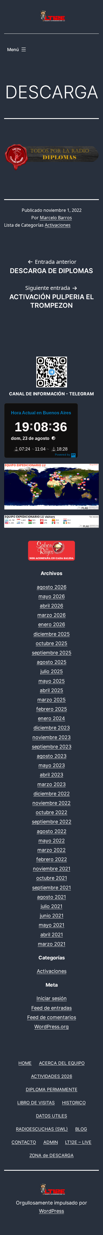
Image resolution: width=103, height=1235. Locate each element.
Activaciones (58, 225)
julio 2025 (51, 671)
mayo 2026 (51, 596)
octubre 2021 (51, 878)
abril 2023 (51, 775)
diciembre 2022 (52, 793)
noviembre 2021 (51, 869)
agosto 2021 (51, 897)
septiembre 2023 (51, 747)
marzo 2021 (51, 944)
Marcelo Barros (56, 218)
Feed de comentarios (51, 1017)
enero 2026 (51, 624)
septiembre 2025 (51, 653)
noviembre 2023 (51, 737)
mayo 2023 (51, 765)
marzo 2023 (51, 784)
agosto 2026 (51, 587)
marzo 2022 (51, 850)
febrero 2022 (51, 859)
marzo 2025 (51, 700)
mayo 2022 (51, 840)
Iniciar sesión (52, 998)
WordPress (51, 1211)
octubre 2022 (51, 812)
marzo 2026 (51, 615)
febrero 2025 (51, 709)
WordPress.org (51, 1026)
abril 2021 (51, 934)
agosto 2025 (51, 662)
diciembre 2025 (52, 634)
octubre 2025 (51, 643)
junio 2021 (51, 915)
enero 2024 (51, 718)
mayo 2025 (51, 681)
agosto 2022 (51, 831)
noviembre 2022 (51, 803)
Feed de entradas (51, 1008)
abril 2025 (51, 690)
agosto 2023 (51, 756)
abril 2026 (51, 606)
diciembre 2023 (52, 728)
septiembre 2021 (51, 887)
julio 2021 (51, 906)
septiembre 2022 (51, 822)
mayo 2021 (51, 925)
